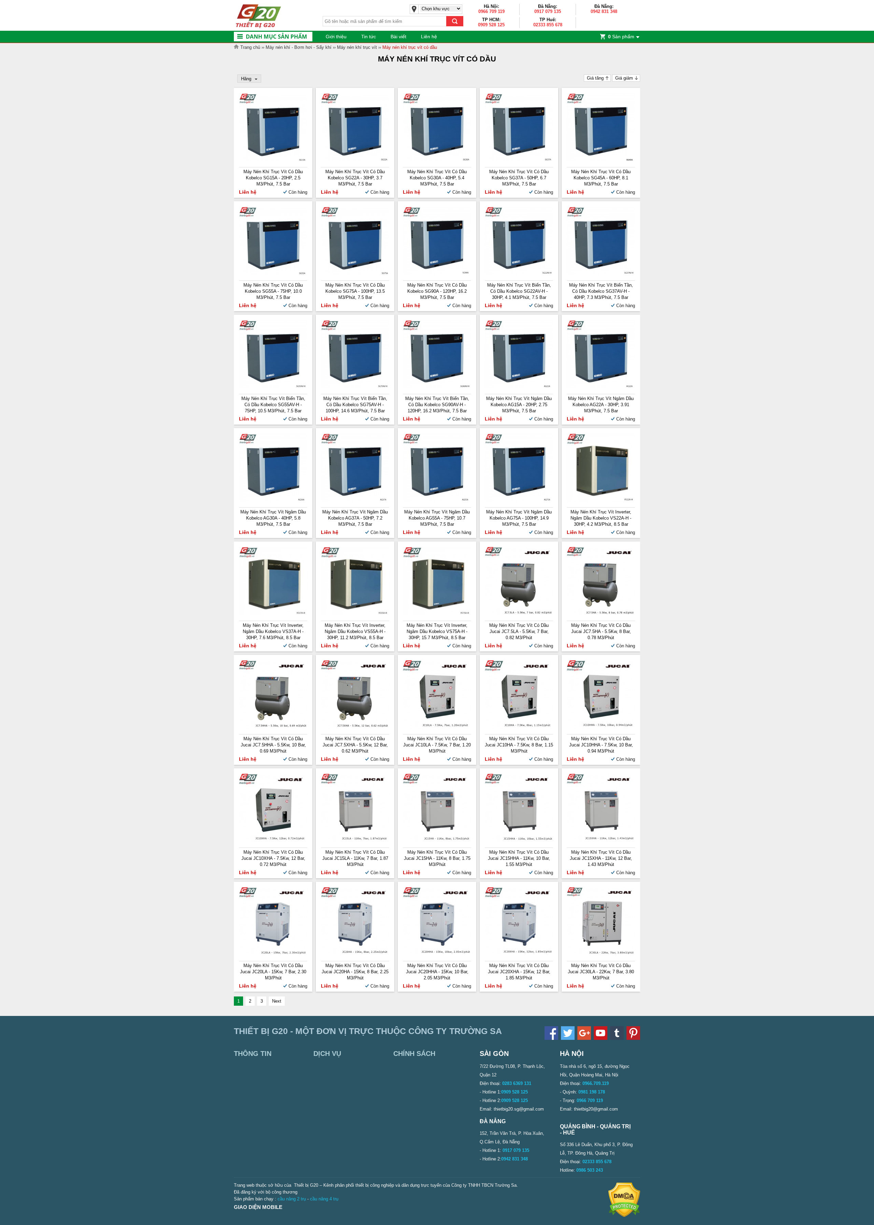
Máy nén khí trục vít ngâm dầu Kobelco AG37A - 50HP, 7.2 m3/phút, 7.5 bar (355, 518)
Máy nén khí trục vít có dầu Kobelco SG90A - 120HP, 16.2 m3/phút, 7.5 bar (437, 291)
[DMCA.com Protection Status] (624, 1215)
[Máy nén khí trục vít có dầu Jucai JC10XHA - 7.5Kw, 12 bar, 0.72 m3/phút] (273, 840)
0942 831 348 (604, 11)
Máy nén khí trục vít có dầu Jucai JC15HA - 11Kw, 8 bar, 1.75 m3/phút (437, 858)
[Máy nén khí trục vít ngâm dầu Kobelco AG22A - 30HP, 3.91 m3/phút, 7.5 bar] (601, 386)
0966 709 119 (491, 11)
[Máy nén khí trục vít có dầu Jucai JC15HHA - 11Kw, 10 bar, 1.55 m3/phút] (519, 840)
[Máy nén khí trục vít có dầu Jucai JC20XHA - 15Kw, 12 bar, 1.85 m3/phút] (519, 953)
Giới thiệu (336, 36)
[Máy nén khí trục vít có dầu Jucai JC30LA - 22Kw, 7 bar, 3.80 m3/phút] (601, 953)
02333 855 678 (547, 24)
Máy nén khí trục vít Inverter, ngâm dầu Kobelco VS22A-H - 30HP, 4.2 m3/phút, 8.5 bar (600, 518)
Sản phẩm (621, 36)
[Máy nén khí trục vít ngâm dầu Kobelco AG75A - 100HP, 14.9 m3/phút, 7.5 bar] (519, 500)
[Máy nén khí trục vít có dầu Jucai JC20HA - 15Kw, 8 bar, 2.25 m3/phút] (355, 953)
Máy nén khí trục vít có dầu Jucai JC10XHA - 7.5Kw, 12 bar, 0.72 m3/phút (273, 858)
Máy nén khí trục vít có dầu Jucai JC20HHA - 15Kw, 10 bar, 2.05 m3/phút (437, 971)
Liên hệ (429, 36)
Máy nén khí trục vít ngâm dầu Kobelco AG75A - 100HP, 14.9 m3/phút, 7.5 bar (519, 518)
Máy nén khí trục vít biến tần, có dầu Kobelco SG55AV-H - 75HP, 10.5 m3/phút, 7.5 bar (273, 404)
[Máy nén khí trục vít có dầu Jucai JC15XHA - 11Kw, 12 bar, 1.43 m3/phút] (601, 840)
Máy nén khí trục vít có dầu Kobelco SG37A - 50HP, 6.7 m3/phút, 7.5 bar (519, 178)
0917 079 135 (547, 11)
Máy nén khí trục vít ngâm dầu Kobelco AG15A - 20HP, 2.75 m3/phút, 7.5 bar (519, 404)
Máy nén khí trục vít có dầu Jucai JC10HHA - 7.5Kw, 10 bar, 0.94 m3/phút (601, 745)
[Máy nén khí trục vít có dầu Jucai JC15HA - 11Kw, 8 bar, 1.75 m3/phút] (437, 840)
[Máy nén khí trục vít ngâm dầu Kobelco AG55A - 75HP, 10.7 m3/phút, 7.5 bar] (437, 500)
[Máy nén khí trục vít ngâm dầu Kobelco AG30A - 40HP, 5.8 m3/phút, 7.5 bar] (273, 500)
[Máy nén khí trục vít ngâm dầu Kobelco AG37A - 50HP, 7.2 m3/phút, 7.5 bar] (355, 500)
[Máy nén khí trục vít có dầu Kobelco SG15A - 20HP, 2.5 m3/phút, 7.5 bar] (273, 160)
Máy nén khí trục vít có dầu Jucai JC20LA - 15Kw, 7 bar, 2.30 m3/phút (273, 971)
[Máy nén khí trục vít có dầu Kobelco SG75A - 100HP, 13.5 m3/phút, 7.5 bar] (355, 273)
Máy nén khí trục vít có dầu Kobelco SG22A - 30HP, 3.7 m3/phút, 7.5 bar (355, 178)
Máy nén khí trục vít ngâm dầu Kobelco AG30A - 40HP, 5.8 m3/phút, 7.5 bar (273, 518)
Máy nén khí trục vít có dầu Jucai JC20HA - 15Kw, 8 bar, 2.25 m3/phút (355, 971)
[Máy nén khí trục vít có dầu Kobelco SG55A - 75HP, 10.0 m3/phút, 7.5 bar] (273, 273)
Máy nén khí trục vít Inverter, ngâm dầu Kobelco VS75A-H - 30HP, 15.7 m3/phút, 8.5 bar (437, 631)
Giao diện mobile (258, 1207)
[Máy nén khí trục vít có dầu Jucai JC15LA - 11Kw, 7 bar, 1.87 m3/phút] (355, 840)
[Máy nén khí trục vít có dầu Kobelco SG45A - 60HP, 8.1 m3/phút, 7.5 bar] (601, 160)
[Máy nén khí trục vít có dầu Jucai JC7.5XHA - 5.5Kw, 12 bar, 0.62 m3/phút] (355, 727)
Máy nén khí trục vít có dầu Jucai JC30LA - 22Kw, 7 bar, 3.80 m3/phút (601, 971)
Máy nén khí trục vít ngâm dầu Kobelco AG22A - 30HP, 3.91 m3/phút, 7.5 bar (601, 404)
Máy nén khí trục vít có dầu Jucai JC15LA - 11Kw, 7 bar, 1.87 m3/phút (355, 858)
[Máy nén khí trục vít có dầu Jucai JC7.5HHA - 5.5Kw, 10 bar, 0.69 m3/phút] (273, 727)
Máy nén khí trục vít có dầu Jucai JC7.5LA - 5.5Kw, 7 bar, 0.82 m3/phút (519, 631)
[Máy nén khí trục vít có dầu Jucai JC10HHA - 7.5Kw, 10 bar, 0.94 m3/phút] (601, 727)
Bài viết (398, 36)
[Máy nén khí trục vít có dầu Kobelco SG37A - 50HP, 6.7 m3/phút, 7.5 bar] (519, 160)
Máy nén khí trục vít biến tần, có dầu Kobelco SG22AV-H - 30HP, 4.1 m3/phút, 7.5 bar (519, 291)
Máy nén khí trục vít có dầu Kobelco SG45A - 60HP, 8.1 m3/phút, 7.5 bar (601, 178)
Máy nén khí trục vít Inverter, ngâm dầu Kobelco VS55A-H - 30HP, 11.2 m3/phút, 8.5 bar (355, 631)
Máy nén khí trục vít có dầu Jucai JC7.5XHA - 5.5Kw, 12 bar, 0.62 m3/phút (355, 745)
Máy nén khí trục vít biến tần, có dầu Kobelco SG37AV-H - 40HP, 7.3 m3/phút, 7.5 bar (601, 291)
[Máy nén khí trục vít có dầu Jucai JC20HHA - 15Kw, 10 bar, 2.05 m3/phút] (437, 953)
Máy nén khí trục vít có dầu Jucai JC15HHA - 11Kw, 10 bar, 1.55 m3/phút (519, 858)
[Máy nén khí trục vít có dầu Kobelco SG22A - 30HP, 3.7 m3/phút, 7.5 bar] (355, 160)
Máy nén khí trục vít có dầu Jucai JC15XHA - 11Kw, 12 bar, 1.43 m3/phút (601, 858)
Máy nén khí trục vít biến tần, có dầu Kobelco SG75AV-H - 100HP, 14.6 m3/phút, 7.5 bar (355, 404)
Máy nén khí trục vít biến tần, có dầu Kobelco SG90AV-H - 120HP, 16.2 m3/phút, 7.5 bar (437, 404)
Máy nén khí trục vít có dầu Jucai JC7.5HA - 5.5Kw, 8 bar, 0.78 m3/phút (601, 631)
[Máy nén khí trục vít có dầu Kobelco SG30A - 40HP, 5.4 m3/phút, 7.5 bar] (437, 160)
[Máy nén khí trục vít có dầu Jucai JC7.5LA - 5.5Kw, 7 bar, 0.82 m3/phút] (519, 613)
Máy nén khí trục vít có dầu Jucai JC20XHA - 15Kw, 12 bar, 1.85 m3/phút (519, 971)
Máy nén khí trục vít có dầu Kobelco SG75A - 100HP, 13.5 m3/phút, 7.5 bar (355, 291)
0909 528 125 (491, 24)
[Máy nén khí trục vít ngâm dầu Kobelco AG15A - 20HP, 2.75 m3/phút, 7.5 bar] (519, 386)
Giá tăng (595, 78)
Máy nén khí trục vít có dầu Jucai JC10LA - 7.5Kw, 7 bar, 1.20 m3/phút (437, 745)
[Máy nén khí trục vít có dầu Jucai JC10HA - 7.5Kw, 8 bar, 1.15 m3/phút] (519, 727)
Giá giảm (624, 78)
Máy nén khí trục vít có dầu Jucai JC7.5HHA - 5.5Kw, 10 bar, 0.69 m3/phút (273, 745)
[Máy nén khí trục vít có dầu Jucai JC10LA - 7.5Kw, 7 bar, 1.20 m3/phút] (437, 727)
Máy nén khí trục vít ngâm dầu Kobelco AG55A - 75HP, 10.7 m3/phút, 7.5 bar (437, 518)
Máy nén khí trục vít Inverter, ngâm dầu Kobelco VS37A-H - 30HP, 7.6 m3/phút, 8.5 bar (273, 631)
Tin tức (368, 36)
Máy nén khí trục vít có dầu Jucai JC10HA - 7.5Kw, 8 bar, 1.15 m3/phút (519, 745)
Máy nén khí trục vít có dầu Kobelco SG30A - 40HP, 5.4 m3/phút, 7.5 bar (437, 178)
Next (276, 1001)
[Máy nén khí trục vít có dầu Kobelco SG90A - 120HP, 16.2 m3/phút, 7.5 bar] (437, 273)
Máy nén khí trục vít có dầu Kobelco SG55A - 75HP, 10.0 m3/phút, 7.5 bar (273, 291)
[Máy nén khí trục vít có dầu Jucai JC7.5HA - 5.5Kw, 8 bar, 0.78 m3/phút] (601, 613)
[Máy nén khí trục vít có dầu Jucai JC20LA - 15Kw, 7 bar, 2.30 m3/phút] (273, 953)
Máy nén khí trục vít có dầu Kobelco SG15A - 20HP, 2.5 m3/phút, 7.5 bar (273, 178)
